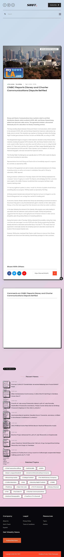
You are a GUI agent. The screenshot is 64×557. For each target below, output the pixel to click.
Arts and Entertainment (49, 49)
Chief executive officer (13, 468)
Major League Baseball (13, 473)
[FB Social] (4, 5)
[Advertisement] (32, 31)
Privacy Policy (27, 521)
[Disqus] (32, 322)
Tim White (19, 84)
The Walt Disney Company (47, 478)
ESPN (41, 468)
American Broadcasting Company (37, 473)
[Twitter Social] (8, 5)
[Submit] (5, 14)
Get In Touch (6, 524)
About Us (5, 521)
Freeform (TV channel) (32, 496)
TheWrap (8, 487)
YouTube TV (17, 492)
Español (5, 527)
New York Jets (21, 487)
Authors (45, 524)
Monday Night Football (37, 482)
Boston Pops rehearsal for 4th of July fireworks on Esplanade (34, 435)
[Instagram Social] (13, 5)
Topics (45, 521)
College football (28, 478)
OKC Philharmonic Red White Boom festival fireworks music (33, 425)
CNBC (52, 482)
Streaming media (11, 478)
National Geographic (12, 496)
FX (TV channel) (37, 487)
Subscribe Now (12, 540)
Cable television (10, 482)
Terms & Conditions (29, 524)
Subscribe (53, 5)
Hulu (23, 482)
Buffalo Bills (30, 468)
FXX (6, 492)
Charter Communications (35, 492)
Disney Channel (53, 487)
